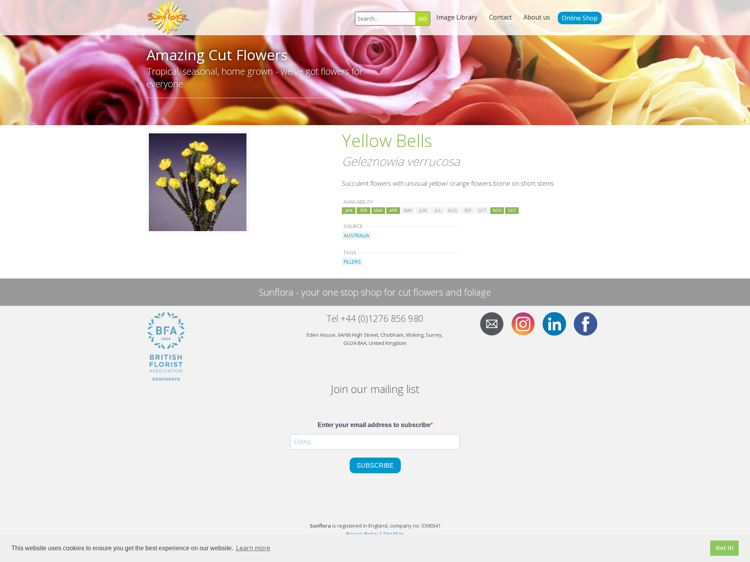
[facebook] (589, 323)
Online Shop (580, 18)
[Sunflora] (168, 17)
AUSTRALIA (356, 235)
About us (536, 17)
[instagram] (526, 323)
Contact (500, 17)
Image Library (456, 17)
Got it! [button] (725, 547)
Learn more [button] (253, 548)
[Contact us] (495, 323)
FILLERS (352, 261)
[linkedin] (557, 323)
